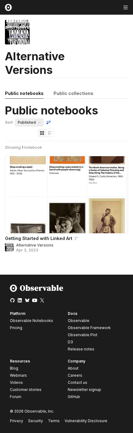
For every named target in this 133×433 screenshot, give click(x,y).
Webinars (18, 375)
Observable (78, 320)
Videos (16, 382)
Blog (14, 368)
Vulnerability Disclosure (86, 420)
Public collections (73, 93)
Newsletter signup (84, 390)
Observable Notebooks (31, 320)
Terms (54, 420)
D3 (70, 342)
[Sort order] (48, 122)
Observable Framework (89, 327)
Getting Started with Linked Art (38, 238)
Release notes (81, 349)
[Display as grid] (42, 133)
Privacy (16, 420)
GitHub (74, 396)
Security (35, 420)
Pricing (16, 327)
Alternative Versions (35, 245)
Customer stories (25, 389)
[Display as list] (50, 133)
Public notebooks (24, 93)
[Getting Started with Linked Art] (66, 195)
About (73, 368)
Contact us (77, 382)
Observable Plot (82, 334)
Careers (75, 375)
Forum (15, 396)
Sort (9, 122)
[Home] (36, 290)
